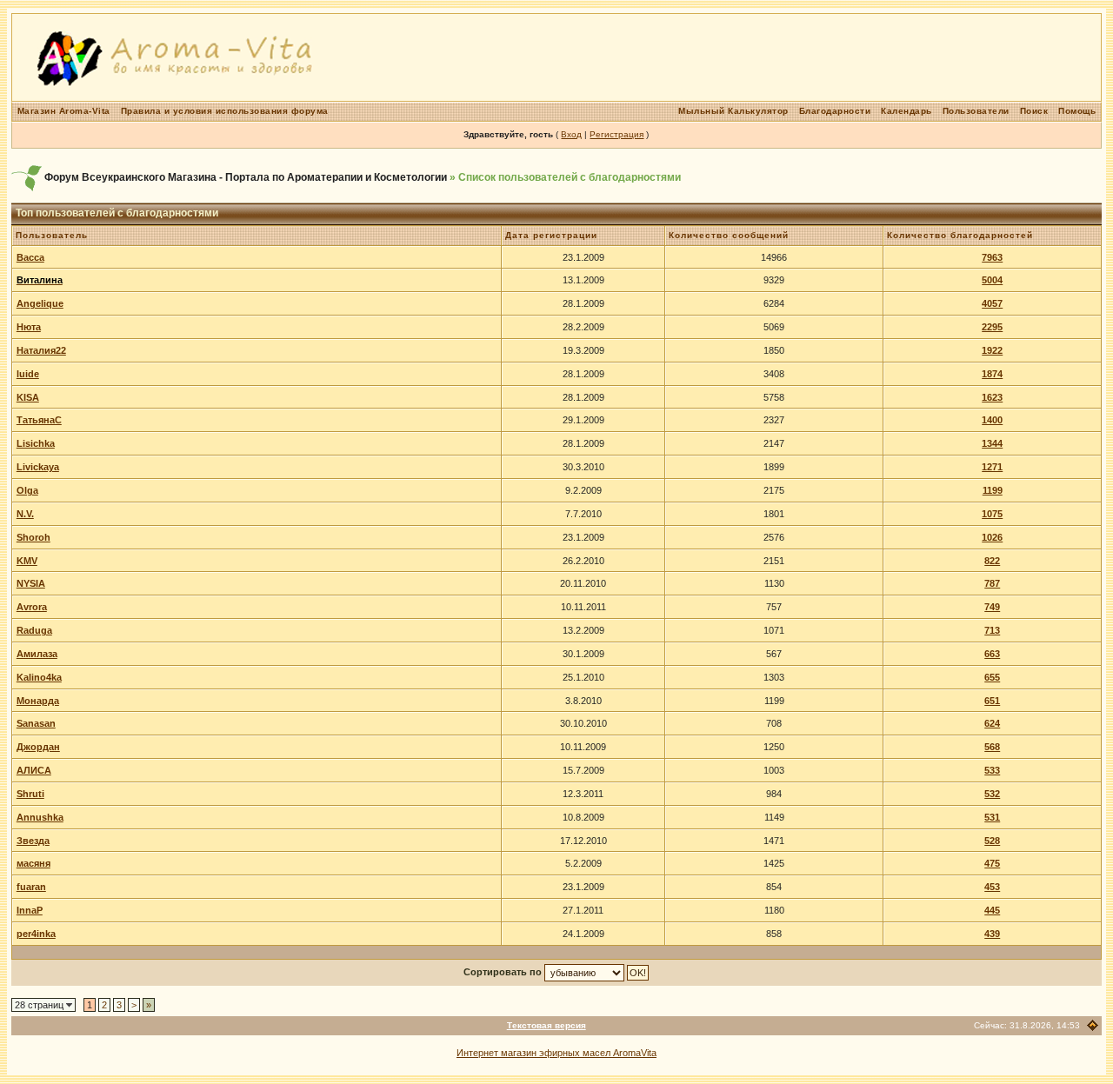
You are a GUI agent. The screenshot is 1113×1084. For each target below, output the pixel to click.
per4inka (36, 933)
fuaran (31, 886)
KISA (28, 397)
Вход (571, 134)
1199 (993, 490)
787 (992, 583)
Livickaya (38, 467)
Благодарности (835, 111)
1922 (992, 350)
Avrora (32, 607)
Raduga (34, 630)
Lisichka (36, 443)
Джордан (38, 747)
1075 (992, 514)
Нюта (29, 327)
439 (992, 933)
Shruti (30, 793)
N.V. (25, 514)
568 (992, 747)
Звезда (33, 840)
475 (992, 863)
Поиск (1034, 111)
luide (28, 374)
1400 (992, 420)
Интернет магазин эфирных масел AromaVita (556, 1052)
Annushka (40, 817)
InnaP (30, 910)
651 (992, 700)
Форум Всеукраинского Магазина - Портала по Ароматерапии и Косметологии (245, 177)
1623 (992, 397)
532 (992, 793)
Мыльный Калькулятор (733, 111)
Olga (27, 490)
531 (992, 817)
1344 (992, 443)
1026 (992, 537)
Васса (30, 257)
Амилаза (37, 653)
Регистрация (616, 134)
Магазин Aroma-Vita (63, 111)
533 (992, 770)
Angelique (40, 303)
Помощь (1077, 111)
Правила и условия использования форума (225, 111)
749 (992, 607)
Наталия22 (41, 350)
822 (992, 560)
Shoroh (33, 537)
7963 (992, 257)
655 (992, 677)
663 (992, 653)
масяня (33, 863)
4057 (992, 303)
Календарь (906, 111)
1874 (992, 374)
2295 (992, 327)
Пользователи (976, 111)
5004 (992, 280)
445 (992, 910)
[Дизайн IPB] (1092, 1025)
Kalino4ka (39, 677)
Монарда (38, 700)
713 (992, 630)
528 (992, 840)
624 (992, 723)
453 (992, 886)
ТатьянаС (39, 420)
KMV (27, 560)
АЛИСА (34, 770)
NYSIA (31, 583)
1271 (992, 467)
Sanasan (36, 723)
